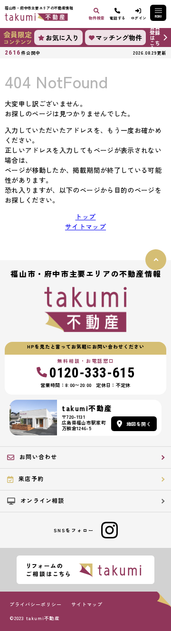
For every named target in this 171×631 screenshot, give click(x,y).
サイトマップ (85, 226)
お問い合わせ (38, 456)
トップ (85, 216)
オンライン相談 (42, 500)
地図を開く (139, 423)
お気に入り (62, 37)
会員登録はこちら (155, 37)
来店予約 (31, 478)
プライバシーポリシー (36, 604)
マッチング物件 (118, 37)
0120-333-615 (91, 373)
